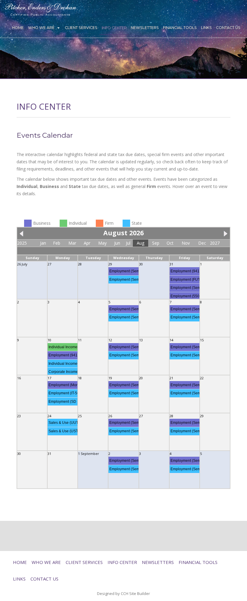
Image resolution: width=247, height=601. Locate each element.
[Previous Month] (23, 232)
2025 (22, 243)
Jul (128, 243)
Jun (117, 243)
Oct (170, 243)
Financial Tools (180, 27)
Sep (155, 243)
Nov (186, 243)
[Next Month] (224, 232)
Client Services (81, 27)
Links (206, 27)
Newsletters (145, 27)
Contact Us (228, 27)
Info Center (114, 27)
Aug (140, 243)
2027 (215, 243)
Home (18, 27)
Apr (87, 243)
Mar (72, 243)
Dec (202, 243)
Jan (43, 243)
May (102, 243)
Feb (56, 243)
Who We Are (41, 27)
